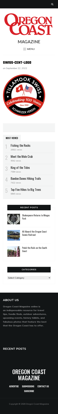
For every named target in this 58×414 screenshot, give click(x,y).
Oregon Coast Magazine (29, 374)
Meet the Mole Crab (22, 156)
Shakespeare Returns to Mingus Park (36, 217)
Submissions (28, 387)
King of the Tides (20, 167)
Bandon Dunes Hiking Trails (26, 178)
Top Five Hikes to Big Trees (26, 189)
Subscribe (29, 391)
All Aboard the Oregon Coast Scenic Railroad (34, 233)
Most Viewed (12, 138)
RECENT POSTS (14, 348)
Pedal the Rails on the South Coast (34, 249)
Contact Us (43, 387)
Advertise (14, 387)
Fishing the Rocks (20, 145)
